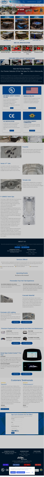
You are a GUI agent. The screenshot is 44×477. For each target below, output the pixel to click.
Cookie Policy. (26, 469)
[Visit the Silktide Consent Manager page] (32, 472)
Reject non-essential (20, 472)
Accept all (13, 472)
